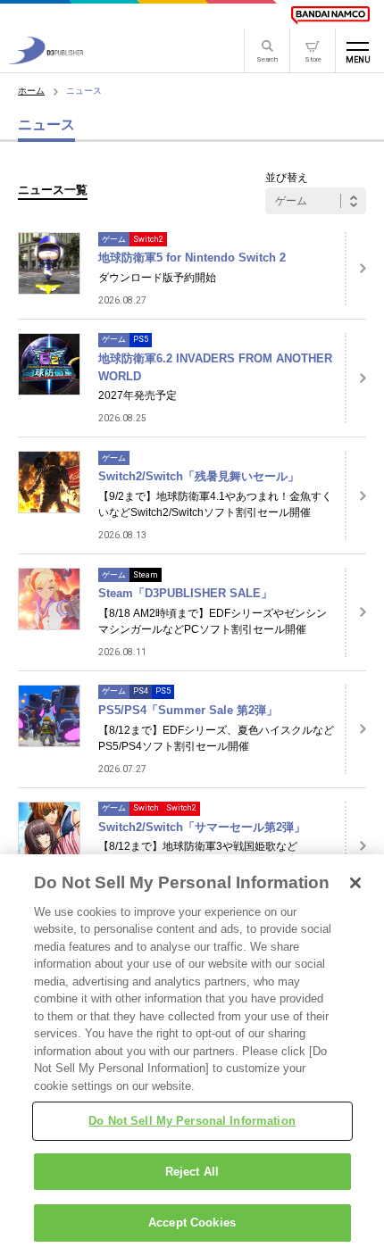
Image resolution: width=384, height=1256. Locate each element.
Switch (146, 807)
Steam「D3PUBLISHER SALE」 (185, 593)
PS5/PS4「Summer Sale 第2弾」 (188, 710)
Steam (145, 574)
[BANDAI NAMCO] (330, 15)
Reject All (192, 1171)
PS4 (140, 690)
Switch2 (148, 239)
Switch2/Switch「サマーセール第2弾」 (201, 827)
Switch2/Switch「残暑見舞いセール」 (198, 476)
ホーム (31, 91)
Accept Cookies (192, 1222)
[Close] (355, 882)
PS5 (140, 339)
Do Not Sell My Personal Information (192, 1120)
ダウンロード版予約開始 (157, 277)
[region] (192, 1055)
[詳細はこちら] (355, 268)
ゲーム (114, 239)
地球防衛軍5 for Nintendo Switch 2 (192, 257)
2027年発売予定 (137, 395)
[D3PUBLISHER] (46, 59)
